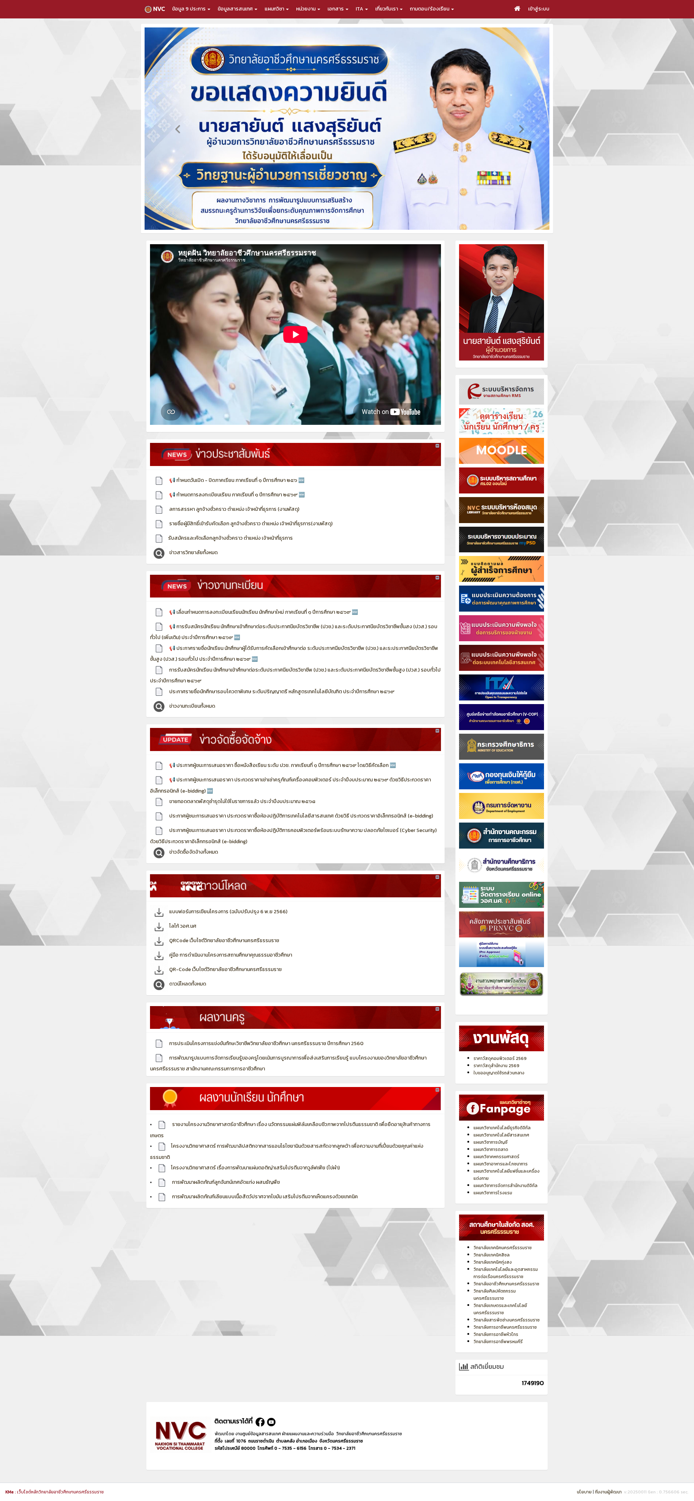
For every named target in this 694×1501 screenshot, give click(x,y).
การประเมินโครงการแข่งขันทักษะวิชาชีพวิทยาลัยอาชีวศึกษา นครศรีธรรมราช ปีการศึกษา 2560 (266, 1053)
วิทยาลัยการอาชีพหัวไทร (496, 1344)
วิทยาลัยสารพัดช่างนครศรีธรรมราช (507, 1330)
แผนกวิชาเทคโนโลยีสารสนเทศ (501, 1145)
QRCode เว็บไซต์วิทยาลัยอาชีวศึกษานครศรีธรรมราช (223, 950)
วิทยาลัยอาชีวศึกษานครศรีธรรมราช (506, 1294)
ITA (360, 9)
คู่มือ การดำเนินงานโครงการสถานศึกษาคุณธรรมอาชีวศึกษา (230, 965)
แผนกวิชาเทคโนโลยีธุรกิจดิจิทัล (502, 1138)
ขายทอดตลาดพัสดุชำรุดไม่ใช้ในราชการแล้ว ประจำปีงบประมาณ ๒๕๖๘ (241, 811)
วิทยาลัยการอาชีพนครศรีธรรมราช (505, 1337)
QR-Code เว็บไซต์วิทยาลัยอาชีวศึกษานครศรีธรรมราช (225, 979)
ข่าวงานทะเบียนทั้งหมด (191, 716)
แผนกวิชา (275, 9)
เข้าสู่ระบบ (538, 9)
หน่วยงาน (306, 9)
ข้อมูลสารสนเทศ (236, 9)
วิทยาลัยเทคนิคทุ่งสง (493, 1272)
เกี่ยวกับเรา (387, 9)
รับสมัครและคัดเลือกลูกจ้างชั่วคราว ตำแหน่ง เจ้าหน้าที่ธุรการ (230, 548)
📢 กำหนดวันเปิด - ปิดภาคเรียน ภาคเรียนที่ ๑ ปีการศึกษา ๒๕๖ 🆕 (236, 490)
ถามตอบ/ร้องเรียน (430, 9)
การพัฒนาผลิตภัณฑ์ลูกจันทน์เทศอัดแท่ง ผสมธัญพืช (225, 1192)
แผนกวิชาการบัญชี (490, 1152)
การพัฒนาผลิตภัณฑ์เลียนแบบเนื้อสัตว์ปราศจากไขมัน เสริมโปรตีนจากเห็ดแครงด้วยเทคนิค (264, 1207)
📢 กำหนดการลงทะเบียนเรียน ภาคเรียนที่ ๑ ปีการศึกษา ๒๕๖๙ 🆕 (236, 505)
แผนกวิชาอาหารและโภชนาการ (501, 1174)
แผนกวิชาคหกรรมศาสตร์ (496, 1167)
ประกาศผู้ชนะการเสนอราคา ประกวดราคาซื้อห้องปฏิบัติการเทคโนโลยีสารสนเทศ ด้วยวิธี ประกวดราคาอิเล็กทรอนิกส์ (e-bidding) (300, 826)
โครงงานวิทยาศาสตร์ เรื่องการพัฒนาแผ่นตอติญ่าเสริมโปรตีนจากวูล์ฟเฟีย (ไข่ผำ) (255, 1178)
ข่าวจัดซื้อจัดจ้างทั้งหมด (193, 862)
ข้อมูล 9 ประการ (189, 9)
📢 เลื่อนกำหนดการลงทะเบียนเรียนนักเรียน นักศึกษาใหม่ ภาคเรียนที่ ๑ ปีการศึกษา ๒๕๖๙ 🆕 (263, 622)
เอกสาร (336, 9)
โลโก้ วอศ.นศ (182, 936)
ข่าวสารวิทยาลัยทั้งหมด (193, 562)
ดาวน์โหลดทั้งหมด (187, 994)
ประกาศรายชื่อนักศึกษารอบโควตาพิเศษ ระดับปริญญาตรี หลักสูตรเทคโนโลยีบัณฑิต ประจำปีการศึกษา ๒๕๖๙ (281, 701)
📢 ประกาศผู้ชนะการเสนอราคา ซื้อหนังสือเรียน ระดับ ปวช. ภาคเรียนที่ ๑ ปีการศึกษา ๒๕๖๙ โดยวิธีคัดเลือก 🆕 (282, 775)
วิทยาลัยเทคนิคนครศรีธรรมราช (503, 1258)
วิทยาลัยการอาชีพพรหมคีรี (498, 1352)
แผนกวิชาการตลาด (491, 1159)
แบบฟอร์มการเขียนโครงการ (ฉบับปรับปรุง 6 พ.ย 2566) (227, 922)
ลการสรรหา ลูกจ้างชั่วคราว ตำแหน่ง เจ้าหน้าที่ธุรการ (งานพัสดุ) (233, 519)
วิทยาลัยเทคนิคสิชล (492, 1265)
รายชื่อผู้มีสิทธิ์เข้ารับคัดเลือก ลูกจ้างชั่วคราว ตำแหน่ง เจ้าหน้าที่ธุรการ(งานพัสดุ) (250, 534)
